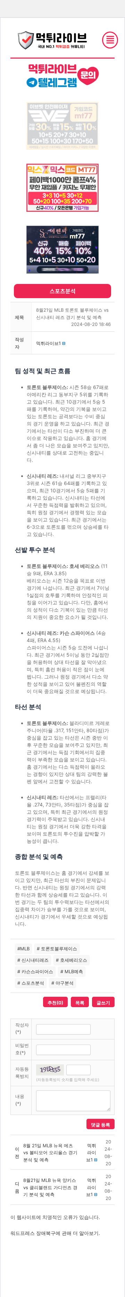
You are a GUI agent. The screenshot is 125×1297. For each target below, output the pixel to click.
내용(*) (19, 1099)
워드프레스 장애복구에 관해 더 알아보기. (55, 1233)
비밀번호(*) (22, 1049)
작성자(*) (22, 1028)
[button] (48, 343)
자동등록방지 (22, 1072)
